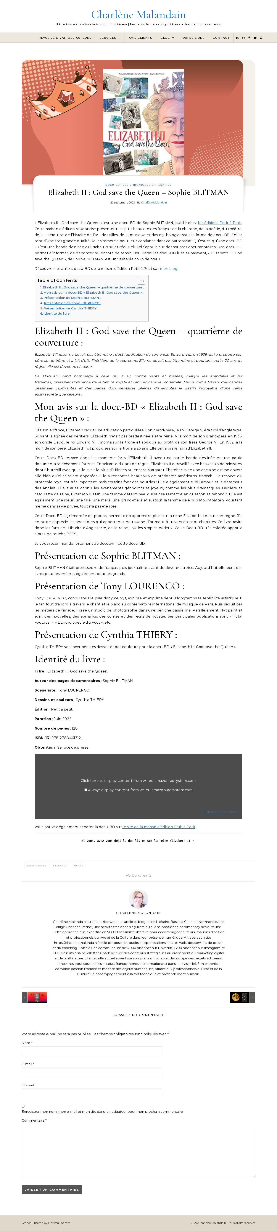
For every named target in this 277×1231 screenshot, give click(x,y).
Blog (165, 37)
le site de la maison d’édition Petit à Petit (158, 827)
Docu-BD (112, 184)
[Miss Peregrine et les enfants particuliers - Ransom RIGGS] (31, 997)
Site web (28, 1085)
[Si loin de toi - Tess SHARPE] (245, 997)
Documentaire (36, 865)
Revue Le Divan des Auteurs (65, 37)
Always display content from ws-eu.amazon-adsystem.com (140, 790)
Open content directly (222, 811)
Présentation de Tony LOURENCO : (72, 303)
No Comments (138, 875)
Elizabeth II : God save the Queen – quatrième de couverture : (93, 287)
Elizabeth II (60, 865)
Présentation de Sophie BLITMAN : (72, 298)
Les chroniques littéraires (147, 184)
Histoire (79, 865)
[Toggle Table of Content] (139, 281)
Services (108, 37)
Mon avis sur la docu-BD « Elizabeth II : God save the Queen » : (93, 293)
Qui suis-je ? (193, 37)
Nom (27, 1043)
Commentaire (34, 1120)
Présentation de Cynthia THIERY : (70, 308)
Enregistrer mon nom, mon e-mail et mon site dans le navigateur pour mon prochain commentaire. (103, 1111)
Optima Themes (59, 1223)
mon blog (168, 269)
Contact (221, 37)
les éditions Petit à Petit (220, 223)
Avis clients (140, 37)
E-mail (28, 1064)
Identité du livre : (57, 313)
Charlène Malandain (138, 14)
